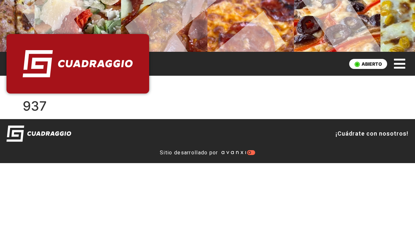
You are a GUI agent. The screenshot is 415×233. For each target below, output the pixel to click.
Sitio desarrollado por (189, 153)
